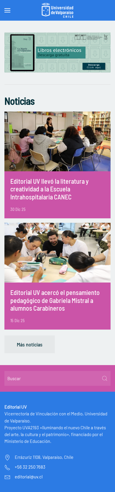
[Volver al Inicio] (57, 10)
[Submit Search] (105, 378)
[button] (7, 10)
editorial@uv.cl (28, 476)
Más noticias (29, 344)
